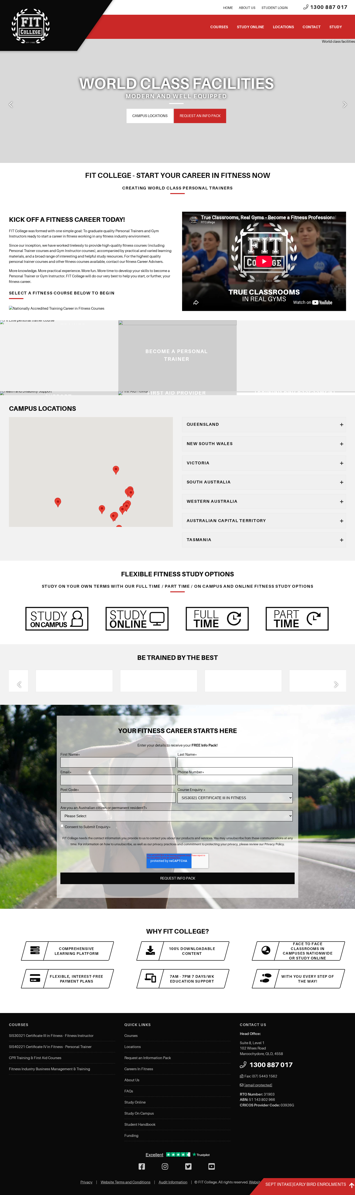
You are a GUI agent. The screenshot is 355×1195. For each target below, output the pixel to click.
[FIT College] (30, 26)
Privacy (86, 1182)
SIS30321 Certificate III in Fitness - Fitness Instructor (51, 1036)
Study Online (250, 27)
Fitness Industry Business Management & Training (49, 1069)
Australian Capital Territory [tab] (226, 520)
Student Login (275, 8)
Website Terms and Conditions (125, 1182)
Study (335, 27)
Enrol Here (150, 116)
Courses (219, 27)
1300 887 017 (328, 7)
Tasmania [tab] (199, 539)
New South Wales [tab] (210, 443)
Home (228, 8)
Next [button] (344, 104)
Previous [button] (10, 104)
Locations (283, 27)
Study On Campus (139, 1113)
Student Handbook (140, 1124)
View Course (129, 387)
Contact (312, 27)
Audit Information (173, 1182)
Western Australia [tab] (212, 501)
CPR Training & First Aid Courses (35, 1058)
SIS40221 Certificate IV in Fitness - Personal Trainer (50, 1047)
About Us (247, 8)
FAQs (128, 1091)
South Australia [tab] (209, 482)
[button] (102, 509)
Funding (131, 1136)
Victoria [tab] (198, 463)
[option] (177, 100)
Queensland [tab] (203, 424)
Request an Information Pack (147, 1058)
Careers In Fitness (138, 1069)
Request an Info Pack (193, 116)
